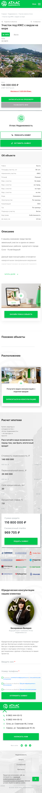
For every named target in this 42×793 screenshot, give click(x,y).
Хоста (16, 35)
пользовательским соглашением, (13, 781)
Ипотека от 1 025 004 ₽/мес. (21, 91)
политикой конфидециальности (20, 677)
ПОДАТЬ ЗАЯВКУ (21, 541)
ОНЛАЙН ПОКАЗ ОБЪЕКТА (21, 314)
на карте (4, 41)
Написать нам (21, 737)
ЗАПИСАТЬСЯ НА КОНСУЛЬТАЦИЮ (21, 399)
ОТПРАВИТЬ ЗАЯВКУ (18, 696)
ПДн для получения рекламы (28, 689)
